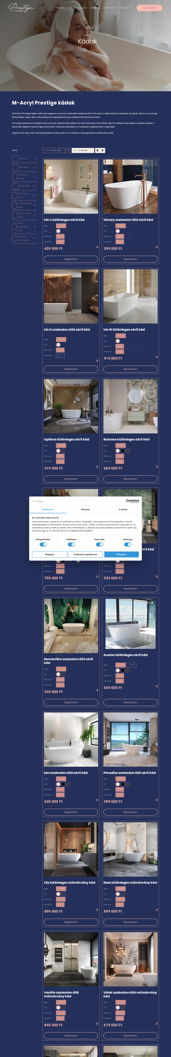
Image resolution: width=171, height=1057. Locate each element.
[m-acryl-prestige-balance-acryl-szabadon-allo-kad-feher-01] (130, 380)
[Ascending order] (68, 150)
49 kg (60, 350)
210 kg (60, 1013)
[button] (58, 231)
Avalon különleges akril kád (125, 655)
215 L (60, 905)
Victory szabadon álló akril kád (128, 220)
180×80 (121, 779)
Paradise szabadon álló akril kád (129, 773)
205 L (120, 905)
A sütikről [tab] (123, 509)
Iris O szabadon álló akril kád (67, 329)
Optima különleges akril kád (66, 439)
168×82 (121, 889)
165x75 (61, 779)
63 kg (60, 789)
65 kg (120, 676)
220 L (120, 242)
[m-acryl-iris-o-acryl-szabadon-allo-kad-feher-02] (71, 270)
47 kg (129, 346)
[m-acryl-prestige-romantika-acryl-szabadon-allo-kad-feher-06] (71, 600)
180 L (120, 462)
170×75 (61, 669)
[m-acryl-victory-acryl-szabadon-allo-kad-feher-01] (130, 160)
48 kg (129, 236)
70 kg (60, 456)
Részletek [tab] (85, 509)
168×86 (61, 1002)
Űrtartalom (48, 242)
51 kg (60, 236)
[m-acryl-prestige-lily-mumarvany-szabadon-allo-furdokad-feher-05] (71, 823)
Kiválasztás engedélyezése (85, 554)
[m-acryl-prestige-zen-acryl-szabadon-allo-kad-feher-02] (71, 713)
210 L (60, 462)
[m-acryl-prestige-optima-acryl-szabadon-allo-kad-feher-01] (71, 380)
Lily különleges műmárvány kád (69, 882)
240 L (60, 242)
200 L (69, 571)
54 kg (120, 566)
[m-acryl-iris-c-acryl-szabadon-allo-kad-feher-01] (71, 160)
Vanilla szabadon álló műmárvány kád (61, 994)
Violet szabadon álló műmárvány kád (130, 994)
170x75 (142, 336)
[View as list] (102, 150)
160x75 (61, 445)
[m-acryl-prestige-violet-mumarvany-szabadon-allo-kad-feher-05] (130, 933)
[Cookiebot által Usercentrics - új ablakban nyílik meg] (128, 501)
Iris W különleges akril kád (124, 329)
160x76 (121, 226)
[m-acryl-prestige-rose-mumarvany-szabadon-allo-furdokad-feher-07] (130, 823)
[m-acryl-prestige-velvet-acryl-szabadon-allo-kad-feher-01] (71, 490)
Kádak (87, 41)
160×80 (121, 665)
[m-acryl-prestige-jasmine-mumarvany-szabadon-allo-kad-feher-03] (130, 1046)
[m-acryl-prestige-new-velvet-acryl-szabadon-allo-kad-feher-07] (130, 490)
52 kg (60, 679)
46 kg (120, 236)
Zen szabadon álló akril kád (66, 773)
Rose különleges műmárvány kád (130, 882)
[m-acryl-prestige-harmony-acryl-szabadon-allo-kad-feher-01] (71, 1046)
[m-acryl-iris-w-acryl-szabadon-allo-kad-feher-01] (130, 270)
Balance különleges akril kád (126, 439)
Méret (46, 226)
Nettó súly (47, 236)
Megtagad (49, 554)
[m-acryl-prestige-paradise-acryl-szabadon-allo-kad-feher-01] (130, 713)
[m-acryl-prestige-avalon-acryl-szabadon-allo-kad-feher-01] (131, 600)
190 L (120, 681)
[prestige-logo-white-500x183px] (21, 4)
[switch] (71, 544)
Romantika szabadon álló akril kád (68, 661)
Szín (45, 231)
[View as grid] (97, 150)
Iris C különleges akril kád (64, 220)
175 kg (120, 1013)
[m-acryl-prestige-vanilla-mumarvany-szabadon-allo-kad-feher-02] (71, 933)
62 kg (120, 789)
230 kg (60, 899)
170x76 (131, 226)
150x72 (121, 336)
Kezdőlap (84, 50)
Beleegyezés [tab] (47, 509)
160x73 (61, 226)
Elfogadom (121, 554)
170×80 (131, 665)
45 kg (120, 346)
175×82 (61, 889)
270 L (138, 352)
